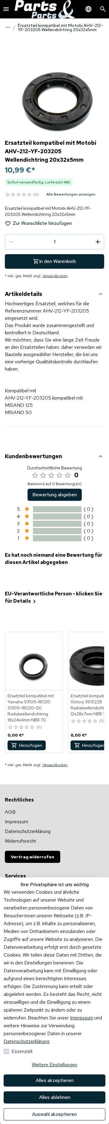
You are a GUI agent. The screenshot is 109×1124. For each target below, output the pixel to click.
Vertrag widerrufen (32, 857)
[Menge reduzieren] (11, 242)
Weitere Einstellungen (54, 1064)
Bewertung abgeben (54, 494)
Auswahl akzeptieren (54, 1114)
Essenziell (22, 1051)
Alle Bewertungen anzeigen (70, 194)
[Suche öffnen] (103, 9)
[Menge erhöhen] (98, 242)
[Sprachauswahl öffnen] (88, 9)
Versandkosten (55, 276)
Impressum (81, 1018)
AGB (10, 812)
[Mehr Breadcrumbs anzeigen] (8, 27)
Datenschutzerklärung (26, 1041)
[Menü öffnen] (6, 9)
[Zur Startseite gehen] (45, 9)
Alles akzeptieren (55, 1080)
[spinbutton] (54, 242)
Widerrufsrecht (20, 841)
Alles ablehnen (54, 1097)
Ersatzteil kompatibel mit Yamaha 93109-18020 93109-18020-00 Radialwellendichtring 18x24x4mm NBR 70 (31, 708)
